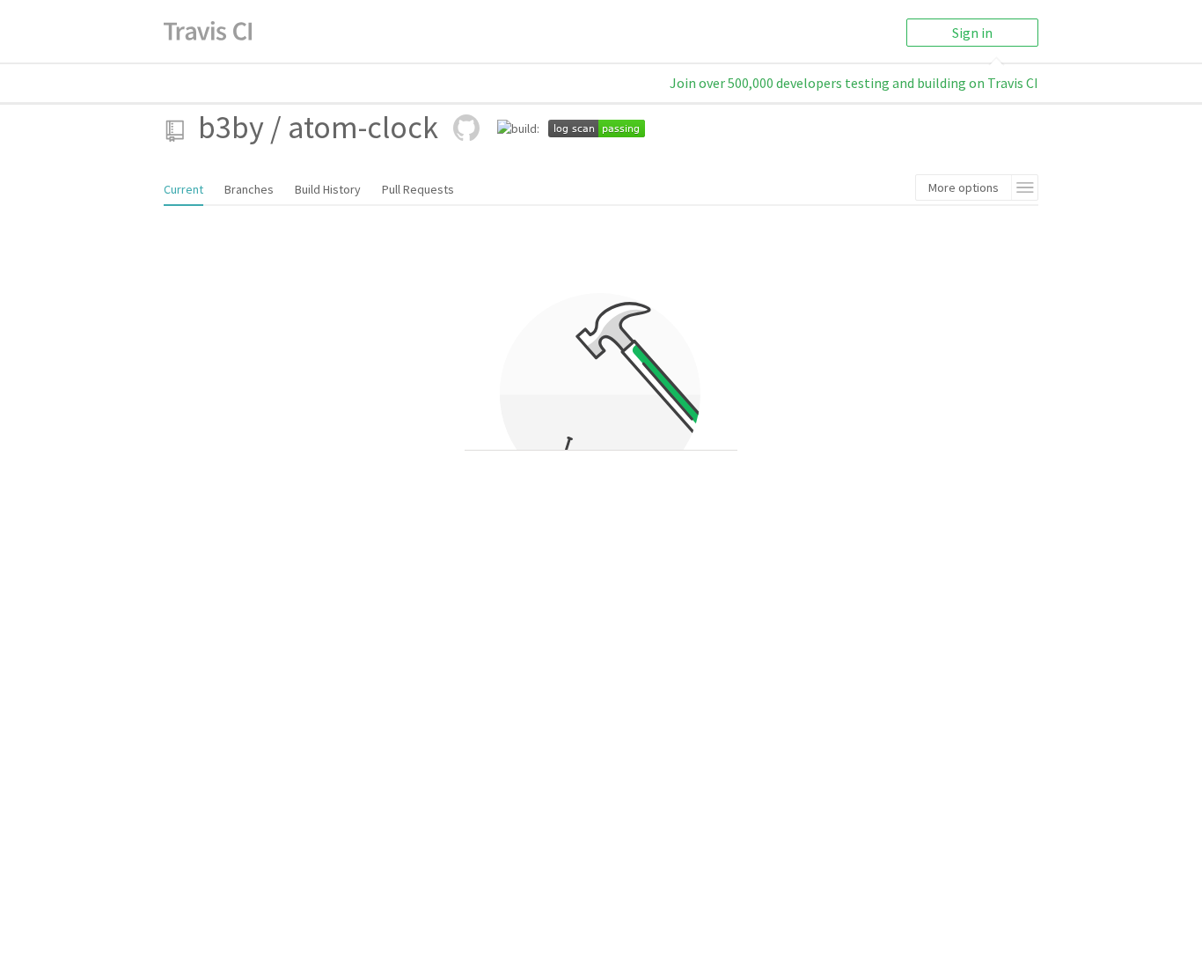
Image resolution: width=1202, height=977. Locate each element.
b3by (231, 127)
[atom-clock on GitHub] (466, 127)
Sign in (972, 32)
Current (183, 189)
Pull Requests (418, 189)
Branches (249, 189)
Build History (328, 189)
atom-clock (363, 127)
